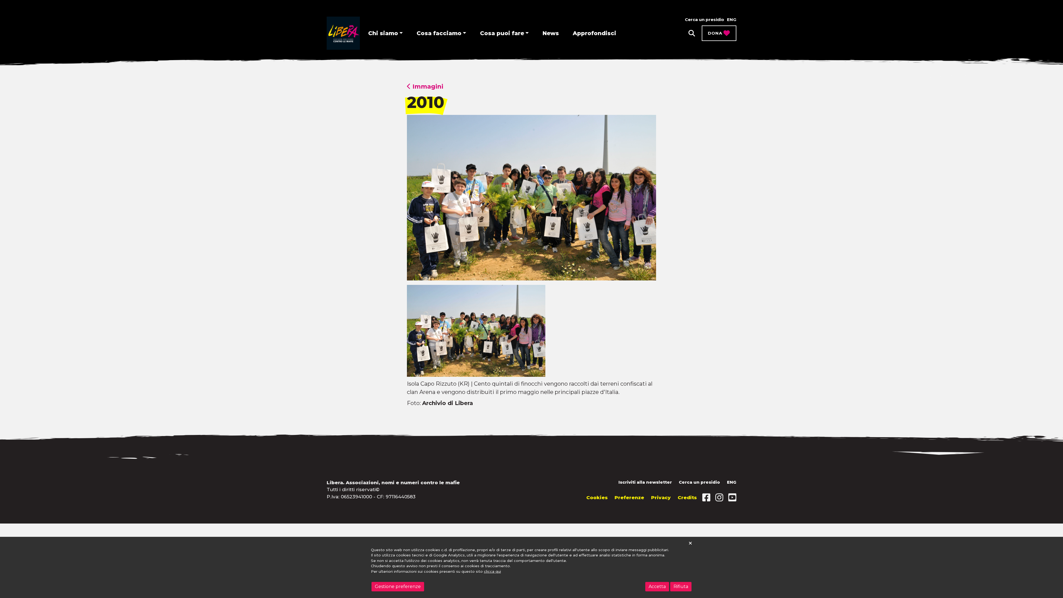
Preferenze (629, 497)
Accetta (657, 586)
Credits (687, 497)
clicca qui (492, 571)
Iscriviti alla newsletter (645, 482)
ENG (731, 19)
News (551, 33)
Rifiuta (681, 586)
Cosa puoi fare (502, 33)
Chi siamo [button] (383, 33)
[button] (691, 33)
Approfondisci (594, 33)
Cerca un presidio (704, 19)
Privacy (661, 497)
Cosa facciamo (439, 33)
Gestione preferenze (398, 586)
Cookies (597, 497)
